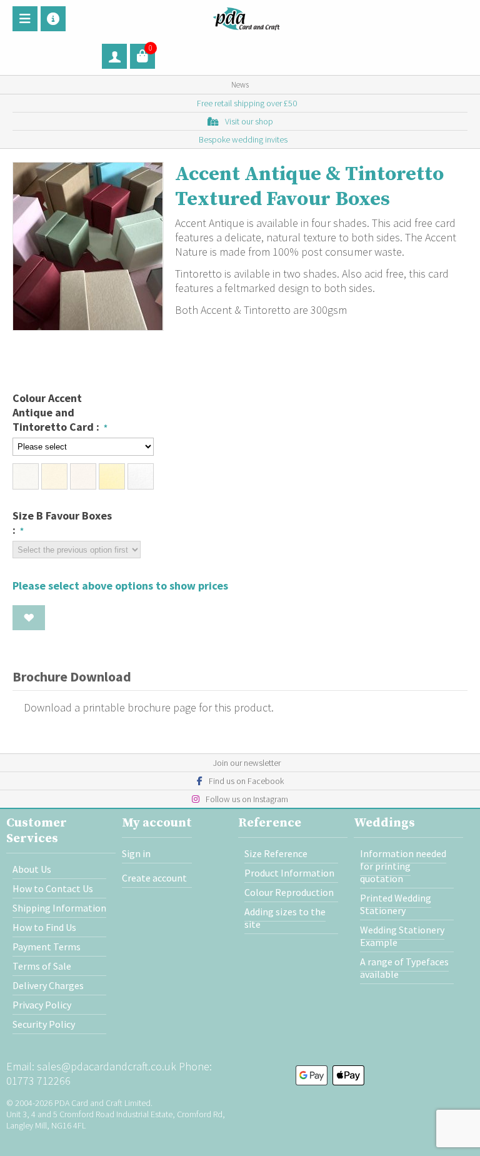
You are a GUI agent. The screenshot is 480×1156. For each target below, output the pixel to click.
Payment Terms (46, 946)
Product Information (289, 873)
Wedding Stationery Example (402, 935)
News (240, 84)
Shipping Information (59, 908)
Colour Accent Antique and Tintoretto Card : (57, 412)
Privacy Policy (41, 1004)
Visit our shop (249, 121)
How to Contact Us (52, 888)
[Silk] (83, 476)
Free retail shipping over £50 (247, 103)
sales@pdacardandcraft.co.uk (106, 1066)
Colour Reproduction (289, 892)
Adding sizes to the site (285, 917)
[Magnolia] (54, 476)
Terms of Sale (41, 966)
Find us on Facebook (246, 781)
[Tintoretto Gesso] (141, 476)
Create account (154, 878)
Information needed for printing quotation (403, 866)
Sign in (136, 853)
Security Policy (43, 1024)
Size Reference (276, 853)
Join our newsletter (247, 762)
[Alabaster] (25, 476)
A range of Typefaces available (404, 967)
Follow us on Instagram (247, 799)
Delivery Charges (48, 985)
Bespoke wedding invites (243, 139)
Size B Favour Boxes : (62, 522)
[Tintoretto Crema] (112, 476)
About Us (31, 869)
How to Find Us (44, 927)
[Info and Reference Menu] (53, 18)
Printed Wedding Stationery (395, 904)
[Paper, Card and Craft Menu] (25, 18)
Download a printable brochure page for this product (146, 707)
